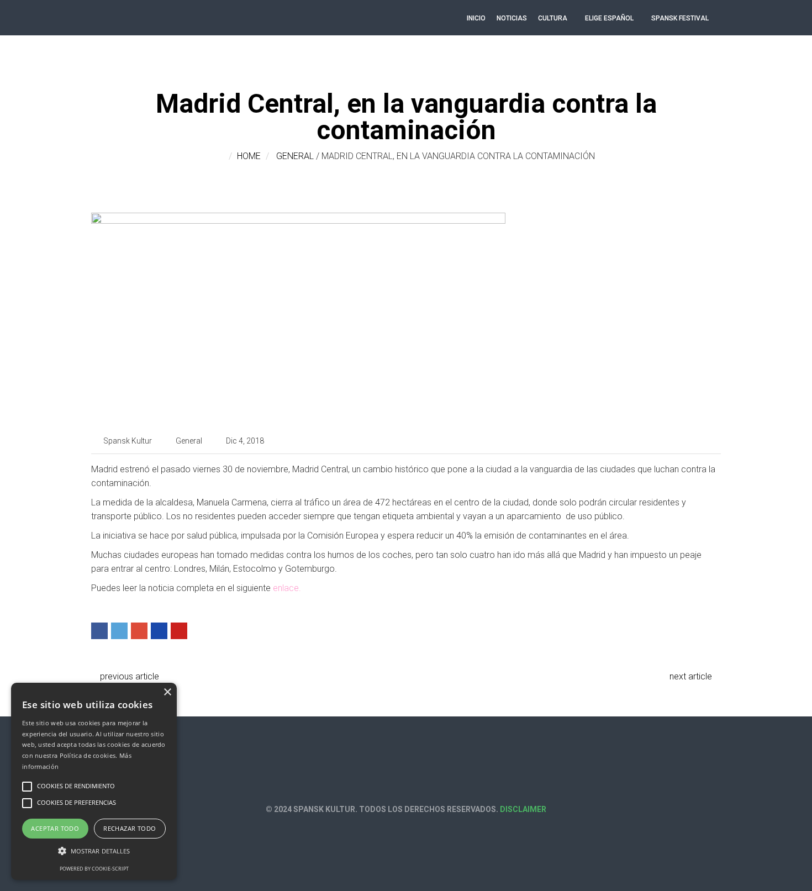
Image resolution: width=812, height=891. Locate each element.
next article (691, 676)
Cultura (552, 18)
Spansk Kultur (127, 440)
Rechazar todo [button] (129, 828)
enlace (286, 588)
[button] (94, 851)
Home (249, 156)
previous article (128, 676)
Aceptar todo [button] (55, 828)
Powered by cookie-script (94, 868)
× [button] (167, 692)
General (295, 156)
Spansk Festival (680, 18)
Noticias (512, 18)
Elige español (609, 18)
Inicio (476, 18)
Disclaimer (523, 809)
